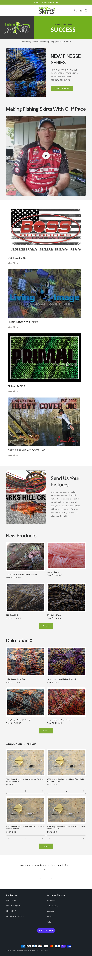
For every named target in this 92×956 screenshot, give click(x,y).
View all (46, 626)
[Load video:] (46, 156)
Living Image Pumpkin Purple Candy (62, 679)
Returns (49, 916)
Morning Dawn (53, 572)
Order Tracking (52, 906)
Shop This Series (61, 88)
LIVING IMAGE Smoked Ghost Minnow (21, 574)
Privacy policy (43, 950)
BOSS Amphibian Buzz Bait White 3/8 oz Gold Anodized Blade (66, 828)
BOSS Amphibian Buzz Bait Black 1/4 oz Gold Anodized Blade (65, 780)
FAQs (49, 922)
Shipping (50, 911)
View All (11, 263)
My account (51, 900)
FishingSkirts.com (17, 950)
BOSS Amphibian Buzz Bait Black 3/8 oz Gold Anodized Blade (24, 780)
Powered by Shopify (30, 950)
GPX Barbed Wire (54, 615)
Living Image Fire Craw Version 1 (60, 720)
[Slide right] (51, 878)
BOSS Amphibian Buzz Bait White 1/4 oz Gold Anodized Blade (25, 828)
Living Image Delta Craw (16, 679)
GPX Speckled (12, 615)
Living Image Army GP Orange (18, 720)
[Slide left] (40, 878)
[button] (5, 10)
